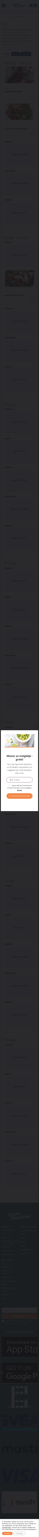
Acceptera (7, 1533)
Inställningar (19, 1533)
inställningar (6, 1527)
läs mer (19, 790)
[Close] (37, 726)
